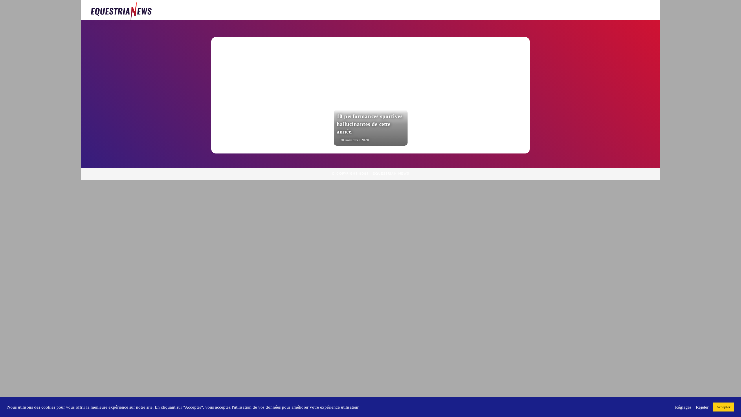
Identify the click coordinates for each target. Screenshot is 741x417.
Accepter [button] (723, 407)
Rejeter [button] (702, 407)
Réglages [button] (683, 407)
